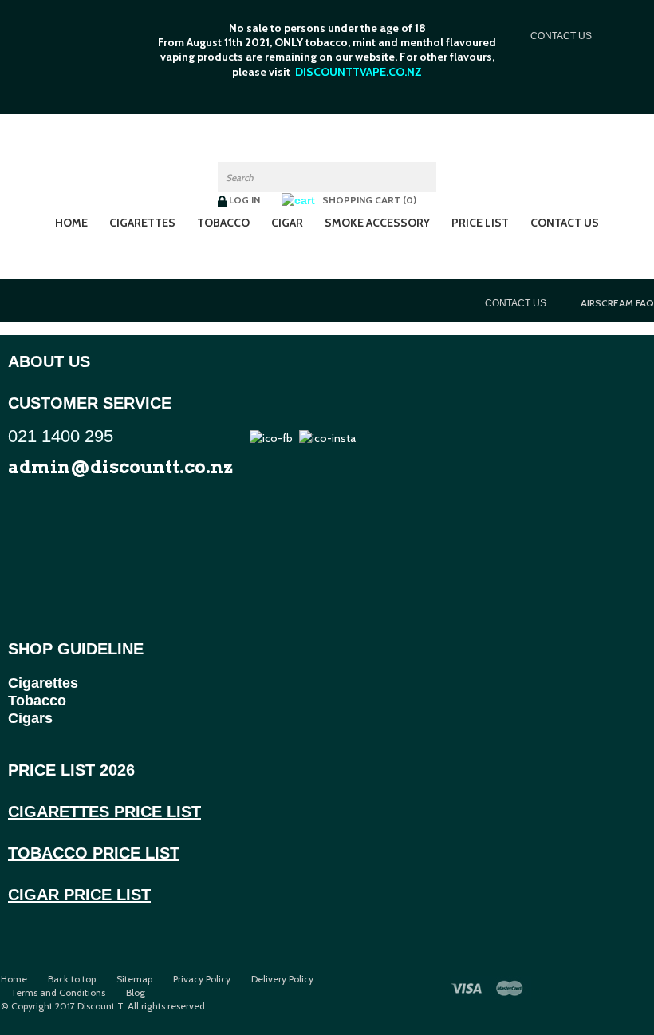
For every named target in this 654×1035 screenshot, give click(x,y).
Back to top (72, 979)
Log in (244, 200)
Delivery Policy (282, 979)
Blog (135, 992)
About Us (49, 361)
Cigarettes (142, 222)
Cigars (30, 718)
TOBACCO (223, 222)
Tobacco (37, 701)
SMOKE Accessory (377, 222)
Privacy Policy (201, 979)
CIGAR (287, 222)
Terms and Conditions (57, 992)
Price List (480, 222)
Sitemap (134, 979)
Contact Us (564, 222)
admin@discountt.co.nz (121, 466)
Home (71, 222)
